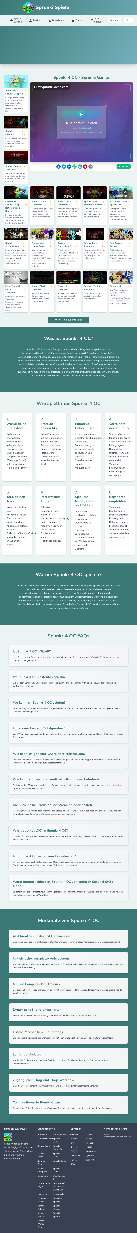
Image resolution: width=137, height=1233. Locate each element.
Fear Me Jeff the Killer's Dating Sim (58, 1186)
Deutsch (74, 1134)
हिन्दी (73, 1142)
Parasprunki (58, 1194)
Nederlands (91, 1151)
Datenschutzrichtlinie (47, 1138)
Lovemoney (42, 1194)
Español (74, 1138)
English (89, 1134)
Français (89, 1138)
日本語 (89, 1147)
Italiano (74, 1147)
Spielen (124, 166)
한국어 (74, 1151)
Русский (90, 1155)
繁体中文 (75, 1164)
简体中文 (90, 1160)
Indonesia (90, 1142)
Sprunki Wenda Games (40, 1224)
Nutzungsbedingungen (63, 1134)
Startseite (42, 1134)
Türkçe (74, 1160)
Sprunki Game (43, 1146)
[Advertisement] (68, 45)
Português (75, 1155)
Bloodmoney (43, 1175)
